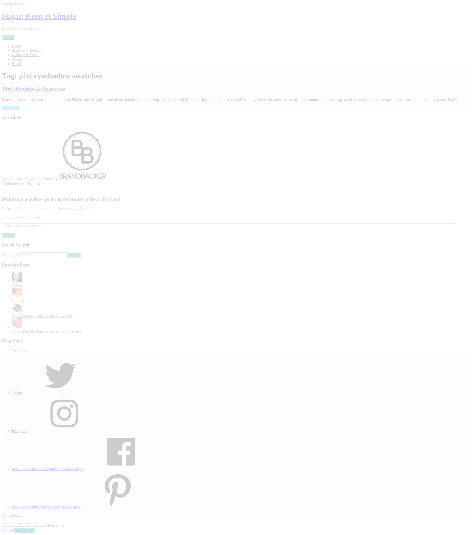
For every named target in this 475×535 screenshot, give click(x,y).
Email (16, 64)
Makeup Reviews (25, 55)
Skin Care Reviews (27, 50)
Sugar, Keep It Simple (39, 16)
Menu (8, 37)
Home (17, 46)
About (17, 59)
